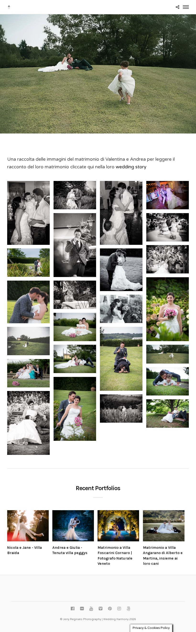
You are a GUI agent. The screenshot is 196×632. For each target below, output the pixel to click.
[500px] (128, 608)
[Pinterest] (110, 608)
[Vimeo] (100, 608)
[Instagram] (119, 608)
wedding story (131, 167)
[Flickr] (82, 608)
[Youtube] (91, 608)
